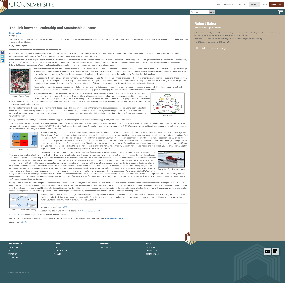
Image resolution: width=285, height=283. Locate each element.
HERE (65, 207)
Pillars (57, 254)
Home (219, 4)
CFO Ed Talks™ (241, 4)
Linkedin (23, 222)
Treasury (12, 254)
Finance (11, 251)
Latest (57, 247)
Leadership (13, 257)
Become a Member (17, 214)
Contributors (60, 251)
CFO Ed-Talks (106, 247)
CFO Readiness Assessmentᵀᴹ (90, 211)
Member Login (276, 4)
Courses (228, 4)
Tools (264, 4)
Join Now (150, 247)
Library (254, 4)
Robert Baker (15, 33)
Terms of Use (152, 254)
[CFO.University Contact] (267, 251)
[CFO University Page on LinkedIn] (275, 251)
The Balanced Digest (114, 218)
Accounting (13, 247)
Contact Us (151, 251)
